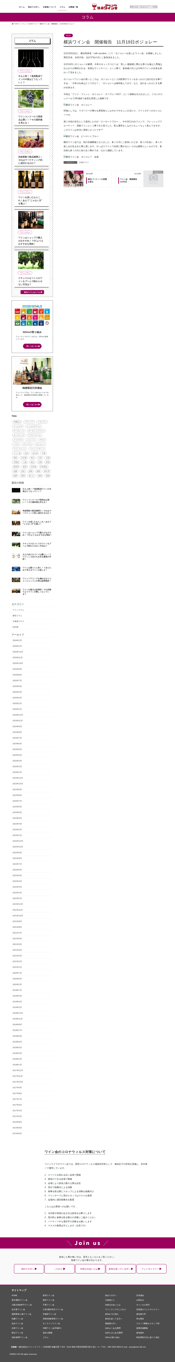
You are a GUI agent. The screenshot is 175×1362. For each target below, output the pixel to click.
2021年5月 (17, 944)
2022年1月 (17, 898)
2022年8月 (17, 858)
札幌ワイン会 (17, 1319)
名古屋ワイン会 (18, 1309)
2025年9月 (17, 669)
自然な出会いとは (89, 1269)
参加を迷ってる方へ (113, 1319)
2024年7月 (17, 738)
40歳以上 (17, 422)
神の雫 (46, 471)
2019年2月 (17, 1007)
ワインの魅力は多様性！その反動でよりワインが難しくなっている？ (37, 591)
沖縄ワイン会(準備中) (52, 1328)
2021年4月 (17, 950)
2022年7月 (17, 864)
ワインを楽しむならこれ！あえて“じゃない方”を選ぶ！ (30, 200)
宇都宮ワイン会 (49, 1314)
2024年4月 (17, 755)
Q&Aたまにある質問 (113, 1333)
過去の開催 (47, 1333)
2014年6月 (17, 1133)
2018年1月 (17, 1065)
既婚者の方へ (111, 1323)
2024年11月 (18, 720)
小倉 (25, 462)
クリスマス (18, 440)
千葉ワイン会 (48, 1305)
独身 (38, 471)
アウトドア (29, 422)
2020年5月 (17, 979)
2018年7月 (17, 1030)
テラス (42, 440)
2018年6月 (17, 1036)
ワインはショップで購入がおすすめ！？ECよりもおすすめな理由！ (30, 240)
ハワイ (16, 444)
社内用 (15, 627)
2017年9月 (17, 1087)
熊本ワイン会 (48, 1300)
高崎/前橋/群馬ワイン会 (53, 1319)
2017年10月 (18, 1082)
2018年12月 (18, 1013)
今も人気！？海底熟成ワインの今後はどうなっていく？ (30, 79)
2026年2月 (17, 640)
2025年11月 (18, 657)
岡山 (32, 462)
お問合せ (140, 1300)
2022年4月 (17, 881)
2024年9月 (17, 726)
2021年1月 (17, 967)
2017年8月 (17, 1093)
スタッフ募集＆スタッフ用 (147, 1323)
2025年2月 (17, 703)
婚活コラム (17, 615)
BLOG (68, 36)
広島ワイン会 (17, 1328)
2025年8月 (17, 675)
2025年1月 (17, 709)
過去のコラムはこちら (32, 292)
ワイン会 (17, 453)
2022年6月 (17, 870)
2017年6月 (17, 1105)
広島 (40, 462)
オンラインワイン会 (51, 1323)
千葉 (43, 453)
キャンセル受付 (143, 1305)
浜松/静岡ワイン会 (19, 1337)
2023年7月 (17, 801)
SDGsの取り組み (112, 1337)
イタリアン (42, 422)
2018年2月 (17, 1059)
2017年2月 (17, 1116)
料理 (47, 462)
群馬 (23, 476)
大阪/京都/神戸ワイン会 (22, 1305)
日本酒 (33, 467)
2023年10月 (18, 784)
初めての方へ (27, 1269)
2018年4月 (17, 1047)
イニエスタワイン (34, 426)
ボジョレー (40, 444)
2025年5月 (17, 692)
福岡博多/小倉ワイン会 (21, 1314)
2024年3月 (17, 761)
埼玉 (32, 458)
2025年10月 (18, 663)
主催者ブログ (84, 162)
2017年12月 (18, 1070)
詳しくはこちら (32, 346)
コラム (46, 1337)
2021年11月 (18, 910)
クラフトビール (34, 435)
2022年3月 (17, 887)
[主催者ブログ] (153, 176)
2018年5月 (17, 1042)
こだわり (58, 1269)
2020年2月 (17, 984)
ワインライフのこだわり (115, 1309)
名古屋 (24, 458)
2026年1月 (17, 646)
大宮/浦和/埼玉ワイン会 (53, 1309)
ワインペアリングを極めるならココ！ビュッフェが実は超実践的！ (37, 579)
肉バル (31, 476)
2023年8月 (17, 795)
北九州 (35, 453)
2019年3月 (17, 1001)
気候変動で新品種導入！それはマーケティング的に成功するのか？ (30, 160)
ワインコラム (25, 71)
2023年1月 (17, 835)
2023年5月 (17, 812)
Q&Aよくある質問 (113, 1328)
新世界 (16, 467)
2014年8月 (17, 1128)
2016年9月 (17, 1122)
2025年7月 (17, 680)
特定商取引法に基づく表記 (147, 1337)
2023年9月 (17, 789)
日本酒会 (43, 467)
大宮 (40, 458)
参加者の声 (141, 1314)
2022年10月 (18, 847)
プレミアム (27, 444)
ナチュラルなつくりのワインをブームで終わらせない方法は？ (30, 281)
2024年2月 (17, 766)
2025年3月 (17, 698)
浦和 (30, 471)
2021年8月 (17, 927)
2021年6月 (17, 938)
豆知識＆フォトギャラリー (147, 1309)
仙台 (26, 453)
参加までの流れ (112, 1314)
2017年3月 (17, 1110)
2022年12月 (18, 841)
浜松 (23, 471)
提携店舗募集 (142, 1328)
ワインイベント (20, 449)
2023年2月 (17, 829)
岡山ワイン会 (17, 1333)
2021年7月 (17, 933)
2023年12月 (18, 778)
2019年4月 (17, 996)
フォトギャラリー (150, 1269)
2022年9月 (17, 852)
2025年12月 (18, 652)
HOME (14, 1295)
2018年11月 (18, 1019)
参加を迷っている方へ (120, 1269)
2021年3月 (17, 956)
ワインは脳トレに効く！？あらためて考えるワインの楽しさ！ (37, 569)
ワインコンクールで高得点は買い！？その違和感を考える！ (30, 119)
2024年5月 (17, 749)
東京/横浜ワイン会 (19, 1300)
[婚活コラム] (73, 175)
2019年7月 (17, 990)
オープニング (19, 435)
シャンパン (31, 440)
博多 (15, 458)
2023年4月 (17, 818)
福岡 (15, 476)
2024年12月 (18, 715)
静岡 (40, 476)
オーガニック (19, 431)
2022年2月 (17, 893)
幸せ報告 (140, 1319)
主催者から (110, 1300)
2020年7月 (17, 973)
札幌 (15, 471)
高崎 (47, 476)
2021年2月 (17, 961)
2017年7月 (17, 1099)
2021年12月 (18, 904)
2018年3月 (17, 1053)
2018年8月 (17, 1024)
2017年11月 (18, 1076)
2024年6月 (17, 744)
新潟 (25, 467)
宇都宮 (16, 462)
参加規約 (140, 1333)
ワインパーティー (37, 449)
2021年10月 (18, 916)
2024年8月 (17, 732)
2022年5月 (17, 875)
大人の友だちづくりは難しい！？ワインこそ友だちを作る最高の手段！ (37, 556)
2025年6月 (17, 686)
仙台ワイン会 (17, 1323)
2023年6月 (17, 807)
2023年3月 (17, 824)
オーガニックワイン (36, 431)
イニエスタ (18, 426)
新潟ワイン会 (48, 1295)
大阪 (47, 458)
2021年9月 (17, 921)
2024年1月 (17, 772)
